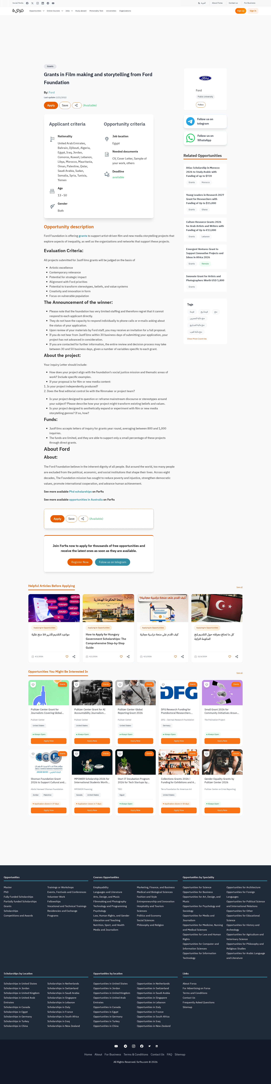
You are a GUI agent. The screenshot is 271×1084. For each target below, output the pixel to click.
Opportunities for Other (239, 911)
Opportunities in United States (110, 984)
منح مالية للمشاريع (197, 325)
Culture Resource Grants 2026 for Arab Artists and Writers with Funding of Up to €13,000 (205, 226)
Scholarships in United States (20, 984)
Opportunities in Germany (107, 1017)
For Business (249, 3)
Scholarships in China (16, 1026)
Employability (101, 887)
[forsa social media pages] (116, 1046)
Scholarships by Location (18, 974)
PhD (6, 892)
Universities (111, 10)
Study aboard (80, 10)
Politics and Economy (149, 916)
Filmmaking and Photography (109, 901)
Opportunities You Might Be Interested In (58, 671)
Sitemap (187, 1007)
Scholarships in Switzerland (62, 988)
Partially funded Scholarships (20, 901)
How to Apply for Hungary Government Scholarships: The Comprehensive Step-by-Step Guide (106, 641)
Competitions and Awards (18, 916)
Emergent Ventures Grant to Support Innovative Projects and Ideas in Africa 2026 (204, 253)
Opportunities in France (150, 1012)
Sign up (240, 10)
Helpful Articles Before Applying (51, 585)
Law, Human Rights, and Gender (111, 916)
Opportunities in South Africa (153, 1017)
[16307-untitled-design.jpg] (217, 608)
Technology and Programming (110, 906)
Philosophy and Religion (150, 925)
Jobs (68, 10)
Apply (51, 105)
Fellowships (54, 901)
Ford (52, 92)
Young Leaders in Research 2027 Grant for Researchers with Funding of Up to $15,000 (205, 199)
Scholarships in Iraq (58, 1021)
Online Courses (53, 10)
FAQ (169, 1054)
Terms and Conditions (195, 993)
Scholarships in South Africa (63, 1017)
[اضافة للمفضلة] (67, 656)
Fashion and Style (147, 897)
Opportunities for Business (198, 892)
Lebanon (206, 236)
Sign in (253, 10)
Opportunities (35, 10)
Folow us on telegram (112, 562)
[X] (32, 3)
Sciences (142, 911)
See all (239, 587)
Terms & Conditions (136, 1054)
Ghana (204, 209)
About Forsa (217, 3)
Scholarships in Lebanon (61, 1002)
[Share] (77, 105)
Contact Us (189, 998)
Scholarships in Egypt (16, 1012)
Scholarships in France (60, 1012)
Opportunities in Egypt (105, 1012)
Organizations (125, 10)
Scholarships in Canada (17, 1007)
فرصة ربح (204, 311)
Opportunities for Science (197, 887)
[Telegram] (48, 3)
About (98, 1054)
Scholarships (11, 911)
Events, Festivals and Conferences (66, 892)
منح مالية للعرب (196, 331)
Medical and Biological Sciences (155, 892)
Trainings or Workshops (60, 887)
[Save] (33, 685)
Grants (50, 66)
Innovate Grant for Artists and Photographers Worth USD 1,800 (205, 278)
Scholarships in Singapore (61, 998)
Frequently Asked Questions (199, 1002)
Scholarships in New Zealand (63, 1026)
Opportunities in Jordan (106, 988)
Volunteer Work (56, 897)
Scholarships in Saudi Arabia (63, 993)
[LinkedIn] (43, 3)
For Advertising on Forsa (196, 988)
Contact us (233, 3)
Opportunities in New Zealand (153, 1026)
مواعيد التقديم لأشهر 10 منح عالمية (50, 634)
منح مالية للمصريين (197, 318)
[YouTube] (53, 3)
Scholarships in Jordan (16, 988)
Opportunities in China (106, 1026)
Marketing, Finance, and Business (156, 887)
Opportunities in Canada (107, 1007)
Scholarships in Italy (58, 1007)
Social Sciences (145, 920)
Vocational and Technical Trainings (66, 906)
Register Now (80, 562)
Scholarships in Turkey (16, 1021)
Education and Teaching (106, 920)
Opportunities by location (107, 974)
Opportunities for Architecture (243, 887)
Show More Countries (197, 338)
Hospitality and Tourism (150, 906)
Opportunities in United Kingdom (111, 993)
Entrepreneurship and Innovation (155, 901)
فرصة (192, 311)
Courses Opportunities (106, 877)
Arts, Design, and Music (106, 897)
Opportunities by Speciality (198, 877)
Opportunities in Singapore (152, 998)
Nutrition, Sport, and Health (108, 925)
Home (88, 1054)
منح (215, 311)
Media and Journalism (105, 930)
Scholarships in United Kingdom (22, 993)
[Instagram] (37, 3)
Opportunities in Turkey (106, 1021)
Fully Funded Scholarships (18, 897)
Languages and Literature (107, 892)
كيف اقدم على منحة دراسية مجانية (159, 634)
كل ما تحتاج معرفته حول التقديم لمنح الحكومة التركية (214, 636)
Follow (201, 104)
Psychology (99, 911)
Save (65, 105)
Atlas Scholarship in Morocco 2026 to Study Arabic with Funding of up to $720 (203, 172)
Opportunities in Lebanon (151, 1002)
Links (186, 974)
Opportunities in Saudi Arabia (153, 993)
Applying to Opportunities (44, 627)
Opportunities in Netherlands (153, 984)
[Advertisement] (135, 1077)
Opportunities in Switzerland (153, 988)
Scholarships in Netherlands (63, 984)
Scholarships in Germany (18, 1017)
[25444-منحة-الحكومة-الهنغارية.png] (108, 608)
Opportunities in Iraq (148, 1021)
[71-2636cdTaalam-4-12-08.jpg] (54, 608)
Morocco (206, 182)
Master (8, 887)
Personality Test (96, 10)
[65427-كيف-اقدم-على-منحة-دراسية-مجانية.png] (162, 608)
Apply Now (49, 740)
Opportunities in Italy (149, 1007)
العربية (203, 3)
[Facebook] (27, 3)
